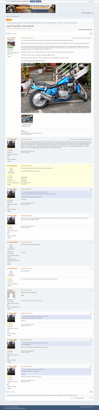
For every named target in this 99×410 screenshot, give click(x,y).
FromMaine (60, 23)
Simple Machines (15, 406)
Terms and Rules (86, 406)
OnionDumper (13, 268)
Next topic (89, 29)
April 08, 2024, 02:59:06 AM (26, 215)
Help (81, 406)
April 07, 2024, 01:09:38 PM (26, 165)
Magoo (11, 290)
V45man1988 (12, 139)
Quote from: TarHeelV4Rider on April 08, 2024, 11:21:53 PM (35, 316)
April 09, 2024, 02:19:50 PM (26, 313)
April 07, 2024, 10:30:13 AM (26, 139)
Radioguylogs (13, 166)
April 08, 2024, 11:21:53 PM (26, 242)
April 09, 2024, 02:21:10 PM (26, 339)
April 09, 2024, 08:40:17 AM (26, 290)
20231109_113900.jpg (28, 124)
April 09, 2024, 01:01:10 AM (26, 268)
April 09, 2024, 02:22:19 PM (26, 366)
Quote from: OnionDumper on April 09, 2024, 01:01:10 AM (35, 342)
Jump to (72, 398)
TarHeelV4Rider (13, 242)
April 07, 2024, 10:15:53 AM (27, 37)
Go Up (7, 391)
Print (91, 33)
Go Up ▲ (92, 406)
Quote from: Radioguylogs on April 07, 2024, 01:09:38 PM (35, 192)
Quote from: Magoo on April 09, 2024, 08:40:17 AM (33, 369)
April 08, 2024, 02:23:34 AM (26, 189)
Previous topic (82, 29)
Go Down (8, 33)
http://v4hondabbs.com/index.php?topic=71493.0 (33, 60)
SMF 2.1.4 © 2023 (8, 406)
